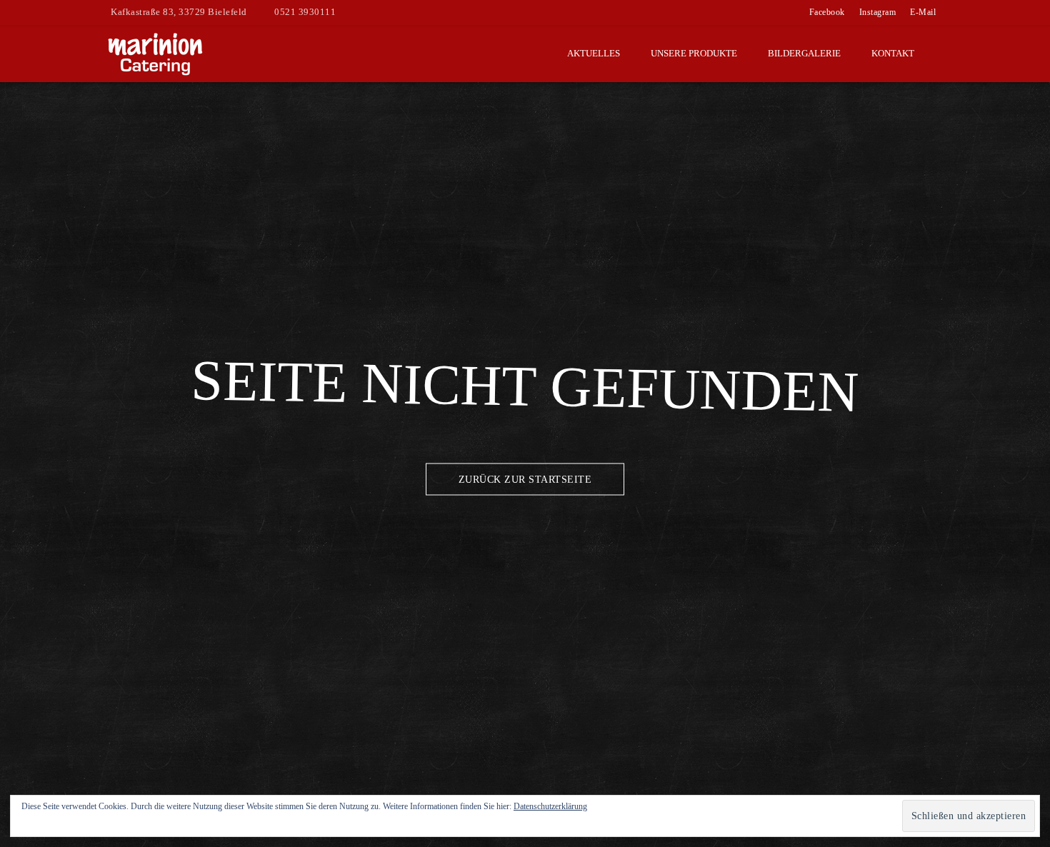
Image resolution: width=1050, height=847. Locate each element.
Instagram (877, 12)
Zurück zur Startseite (525, 479)
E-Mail (923, 12)
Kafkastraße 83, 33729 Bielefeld (179, 11)
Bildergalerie (804, 53)
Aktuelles (593, 53)
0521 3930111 (305, 11)
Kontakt (892, 53)
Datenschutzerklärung (550, 806)
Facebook (827, 12)
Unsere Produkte (694, 53)
